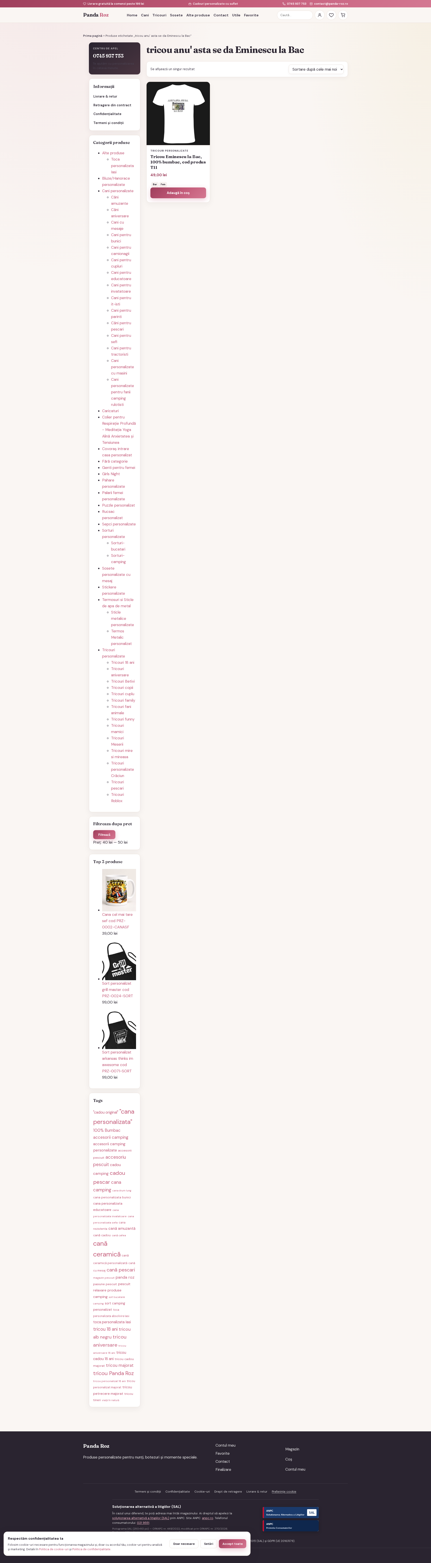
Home (132, 15)
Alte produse (198, 15)
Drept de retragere (228, 1491)
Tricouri (159, 15)
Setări (208, 1544)
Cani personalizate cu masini (122, 367)
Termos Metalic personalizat (121, 637)
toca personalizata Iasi (112, 1321)
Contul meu (225, 1445)
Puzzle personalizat (118, 505)
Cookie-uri (202, 1491)
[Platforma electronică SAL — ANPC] (291, 1512)
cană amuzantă (121, 1228)
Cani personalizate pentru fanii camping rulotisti (122, 392)
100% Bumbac (107, 1130)
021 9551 (143, 1523)
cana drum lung (121, 1190)
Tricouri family (123, 700)
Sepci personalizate (119, 524)
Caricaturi (110, 410)
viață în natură (110, 1400)
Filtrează (104, 834)
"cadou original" (105, 1112)
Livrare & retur (105, 96)
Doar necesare (184, 1544)
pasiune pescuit (105, 1284)
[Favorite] (331, 15)
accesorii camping (110, 1137)
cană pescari (121, 1270)
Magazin (292, 1449)
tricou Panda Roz (113, 1373)
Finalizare (223, 1469)
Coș (288, 1459)
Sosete (176, 15)
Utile (236, 15)
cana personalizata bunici (112, 1197)
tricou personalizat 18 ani (109, 1381)
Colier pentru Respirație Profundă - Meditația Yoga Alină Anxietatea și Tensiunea (119, 430)
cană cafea (119, 1235)
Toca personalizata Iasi (122, 165)
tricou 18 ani (105, 1329)
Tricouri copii (122, 687)
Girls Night (111, 473)
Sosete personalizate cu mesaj (116, 574)
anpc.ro (207, 1518)
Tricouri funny (122, 719)
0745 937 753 (296, 4)
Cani (145, 15)
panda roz (125, 1277)
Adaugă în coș (178, 193)
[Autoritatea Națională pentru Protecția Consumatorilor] (291, 1525)
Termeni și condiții (108, 123)
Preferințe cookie (284, 1491)
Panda (95, 15)
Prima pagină (92, 36)
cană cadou (102, 1235)
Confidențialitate (107, 114)
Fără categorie (115, 461)
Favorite (251, 15)
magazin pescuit (103, 1278)
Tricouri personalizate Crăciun (122, 769)
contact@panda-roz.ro (331, 4)
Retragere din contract (112, 105)
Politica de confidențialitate (91, 1549)
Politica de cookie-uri (54, 1549)
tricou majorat (120, 1365)
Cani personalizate (118, 190)
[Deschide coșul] (343, 15)
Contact (221, 15)
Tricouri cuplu (122, 693)
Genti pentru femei (118, 467)
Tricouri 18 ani (122, 662)
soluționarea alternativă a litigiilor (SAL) (140, 1518)
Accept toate (232, 1544)
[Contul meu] (320, 15)
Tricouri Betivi (123, 681)
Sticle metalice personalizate (122, 618)
